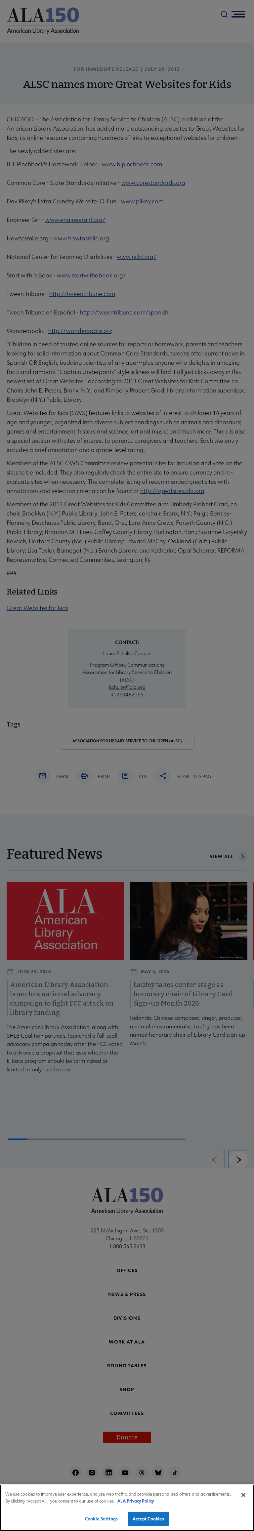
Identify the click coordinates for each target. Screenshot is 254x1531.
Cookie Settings (101, 1518)
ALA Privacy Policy (135, 1501)
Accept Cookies (148, 1518)
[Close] (243, 1495)
